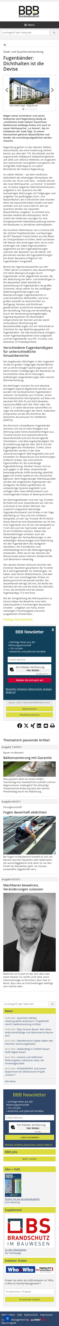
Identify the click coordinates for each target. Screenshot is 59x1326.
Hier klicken (33, 670)
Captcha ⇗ (43, 674)
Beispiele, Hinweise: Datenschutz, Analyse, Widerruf (29, 690)
